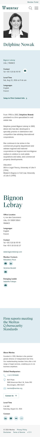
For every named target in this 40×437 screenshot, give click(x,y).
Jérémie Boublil (9, 268)
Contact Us (9, 396)
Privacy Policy (22, 430)
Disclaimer (7, 432)
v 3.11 (29, 432)
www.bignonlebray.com (12, 252)
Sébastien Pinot (9, 260)
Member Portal (32, 2)
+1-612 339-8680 (13, 375)
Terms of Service (19, 432)
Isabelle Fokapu (9, 282)
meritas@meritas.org (14, 388)
